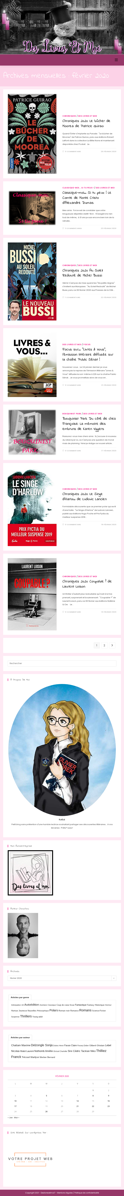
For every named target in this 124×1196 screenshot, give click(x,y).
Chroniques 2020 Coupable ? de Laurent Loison (87, 584)
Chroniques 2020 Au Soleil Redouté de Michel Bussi (82, 273)
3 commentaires (73, 228)
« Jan (10, 1117)
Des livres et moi (87, 116)
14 (78, 1101)
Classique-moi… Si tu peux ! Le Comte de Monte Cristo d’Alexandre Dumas (86, 198)
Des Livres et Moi (20, 59)
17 (15, 1106)
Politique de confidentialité (87, 1192)
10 (15, 1101)
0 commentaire (73, 151)
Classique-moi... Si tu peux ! (78, 187)
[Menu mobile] (116, 60)
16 (109, 1101)
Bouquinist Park (71, 413)
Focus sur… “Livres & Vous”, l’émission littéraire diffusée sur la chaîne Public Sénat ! (87, 354)
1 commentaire (72, 297)
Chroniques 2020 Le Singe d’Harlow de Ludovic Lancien (84, 497)
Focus (87, 344)
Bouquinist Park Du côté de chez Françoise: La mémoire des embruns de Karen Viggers (89, 424)
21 (78, 1106)
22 (93, 1106)
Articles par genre (20, 997)
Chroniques (69, 116)
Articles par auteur (20, 1037)
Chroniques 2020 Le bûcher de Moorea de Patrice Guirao (86, 123)
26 (46, 1111)
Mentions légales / (65, 1192)
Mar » (16, 1117)
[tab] (19, 997)
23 (109, 1106)
